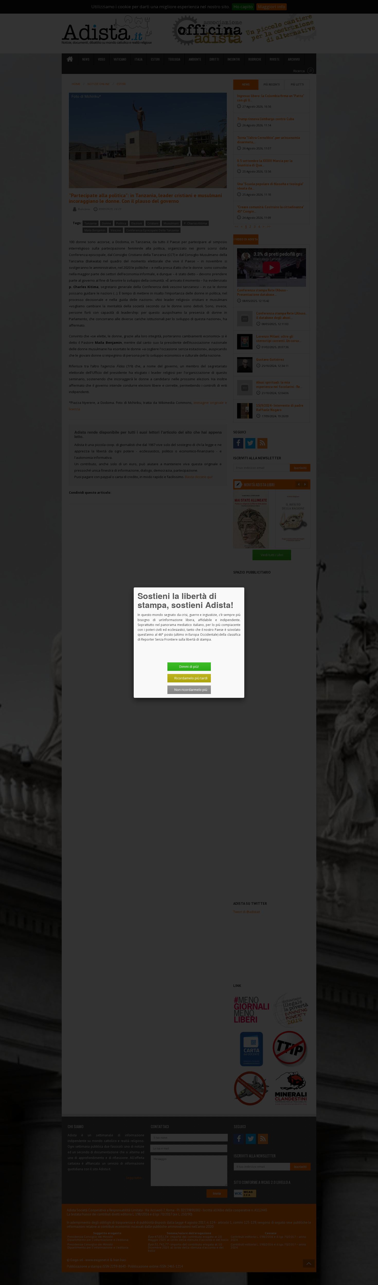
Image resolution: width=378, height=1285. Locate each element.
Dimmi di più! (189, 666)
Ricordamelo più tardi (191, 678)
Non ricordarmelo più (190, 689)
